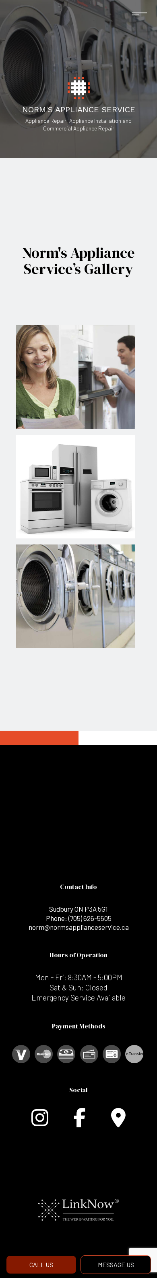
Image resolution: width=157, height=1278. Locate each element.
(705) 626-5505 (90, 918)
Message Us (116, 1264)
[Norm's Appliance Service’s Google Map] (118, 1122)
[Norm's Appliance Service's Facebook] (80, 1122)
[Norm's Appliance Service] (79, 86)
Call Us (41, 1264)
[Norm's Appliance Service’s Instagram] (39, 1122)
